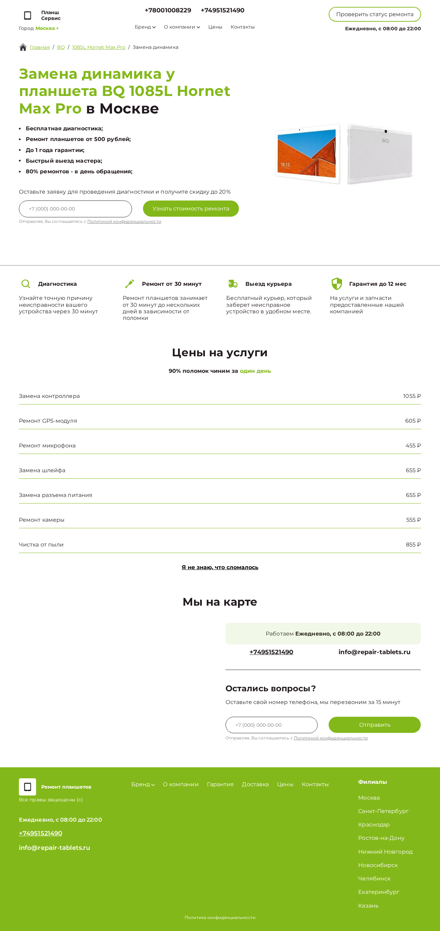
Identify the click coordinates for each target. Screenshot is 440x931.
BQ (61, 47)
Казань (368, 905)
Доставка (255, 784)
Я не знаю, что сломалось (220, 567)
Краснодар (374, 824)
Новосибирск (378, 865)
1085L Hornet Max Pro (98, 47)
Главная (40, 47)
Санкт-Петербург (383, 811)
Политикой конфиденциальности (124, 221)
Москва (369, 797)
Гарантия (220, 784)
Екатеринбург (378, 892)
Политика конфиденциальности (220, 917)
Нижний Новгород (385, 851)
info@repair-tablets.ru (374, 652)
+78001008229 (168, 10)
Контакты (243, 27)
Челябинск (374, 878)
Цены (215, 27)
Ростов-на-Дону (381, 838)
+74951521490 (222, 10)
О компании (179, 27)
